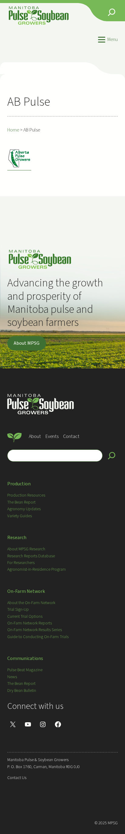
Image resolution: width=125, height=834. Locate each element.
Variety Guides (19, 516)
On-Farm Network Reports (29, 623)
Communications (25, 658)
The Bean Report (21, 502)
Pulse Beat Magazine (24, 670)
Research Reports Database (31, 556)
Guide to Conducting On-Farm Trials (38, 637)
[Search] (112, 455)
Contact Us (16, 778)
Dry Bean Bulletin (21, 691)
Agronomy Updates (24, 509)
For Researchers (21, 563)
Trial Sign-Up (18, 610)
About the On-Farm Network (31, 603)
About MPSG (26, 343)
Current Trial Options (24, 617)
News (12, 677)
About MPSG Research (26, 549)
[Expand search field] (112, 12)
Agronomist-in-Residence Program (36, 569)
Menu (112, 39)
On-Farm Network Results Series (34, 630)
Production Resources (26, 495)
